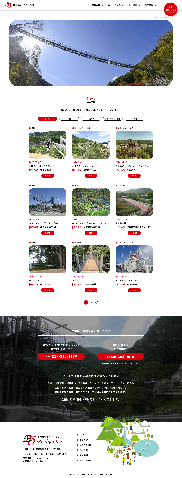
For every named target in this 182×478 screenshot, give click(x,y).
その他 (134, 119)
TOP (155, 17)
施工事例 (149, 5)
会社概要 (133, 5)
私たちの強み (114, 5)
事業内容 (96, 5)
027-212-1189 (61, 356)
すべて (47, 119)
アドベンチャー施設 (112, 119)
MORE (47, 175)
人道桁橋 (91, 119)
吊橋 (69, 119)
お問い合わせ (85, 460)
